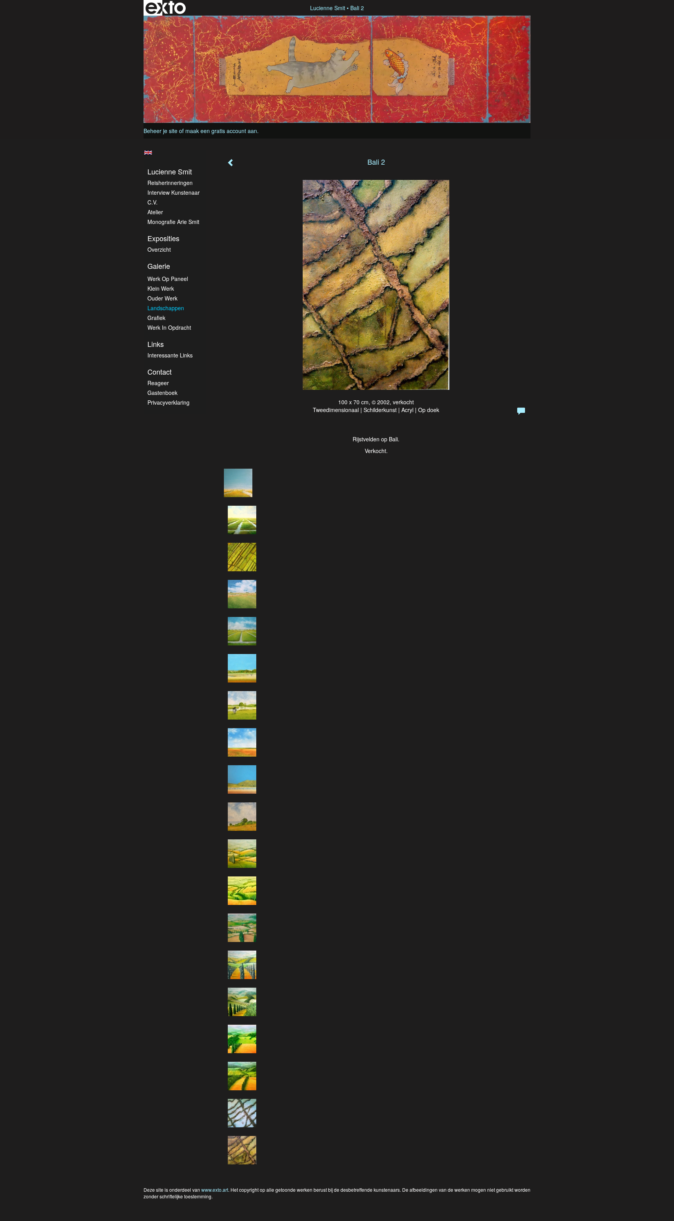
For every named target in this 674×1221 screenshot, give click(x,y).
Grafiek (156, 318)
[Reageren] (521, 411)
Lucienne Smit (327, 8)
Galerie (158, 266)
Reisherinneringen (170, 183)
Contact (159, 372)
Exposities (163, 238)
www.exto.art (214, 1189)
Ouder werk (162, 298)
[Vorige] (231, 162)
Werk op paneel (167, 279)
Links (155, 344)
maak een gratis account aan (221, 131)
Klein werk (160, 288)
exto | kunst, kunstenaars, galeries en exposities (166, 8)
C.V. (152, 202)
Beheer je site (160, 131)
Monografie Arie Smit (173, 222)
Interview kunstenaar (173, 192)
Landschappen (165, 308)
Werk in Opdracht (169, 327)
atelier (155, 212)
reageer (158, 383)
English (148, 152)
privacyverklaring (168, 402)
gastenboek (162, 392)
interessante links (170, 355)
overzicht (159, 249)
